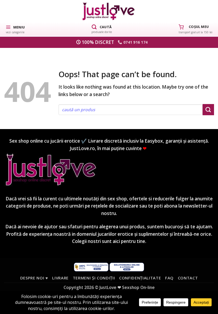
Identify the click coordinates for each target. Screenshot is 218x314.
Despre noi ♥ (34, 277)
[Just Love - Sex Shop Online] (109, 11)
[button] (15, 29)
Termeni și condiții (94, 277)
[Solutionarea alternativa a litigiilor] (91, 266)
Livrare (60, 277)
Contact (188, 277)
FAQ (169, 277)
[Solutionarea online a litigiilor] (127, 266)
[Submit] (208, 109)
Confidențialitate (140, 277)
